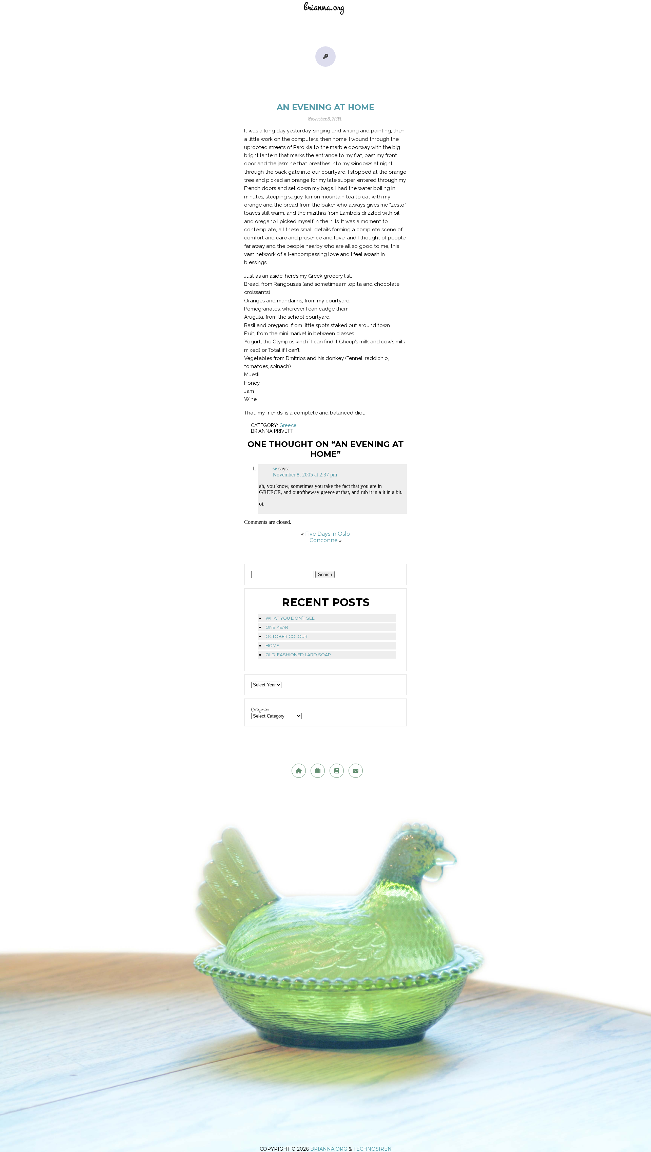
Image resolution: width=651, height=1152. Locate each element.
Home (272, 645)
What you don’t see (290, 618)
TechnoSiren (372, 1149)
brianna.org (328, 1149)
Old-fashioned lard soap (298, 654)
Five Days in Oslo (327, 534)
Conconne (324, 540)
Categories (260, 709)
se (275, 468)
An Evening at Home (325, 107)
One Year (276, 627)
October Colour (286, 636)
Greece (288, 425)
